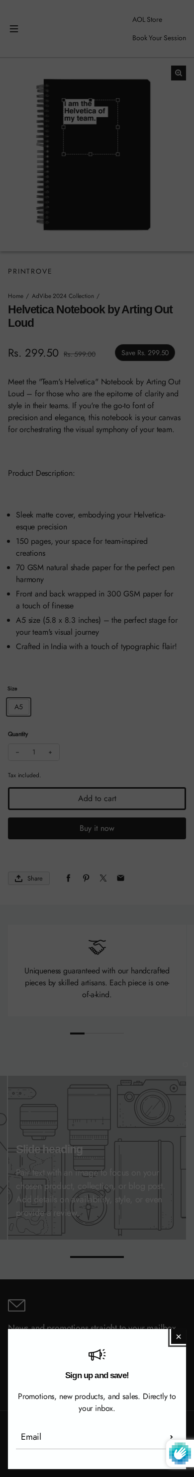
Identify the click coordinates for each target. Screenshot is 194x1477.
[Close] (178, 1336)
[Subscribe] (171, 1436)
